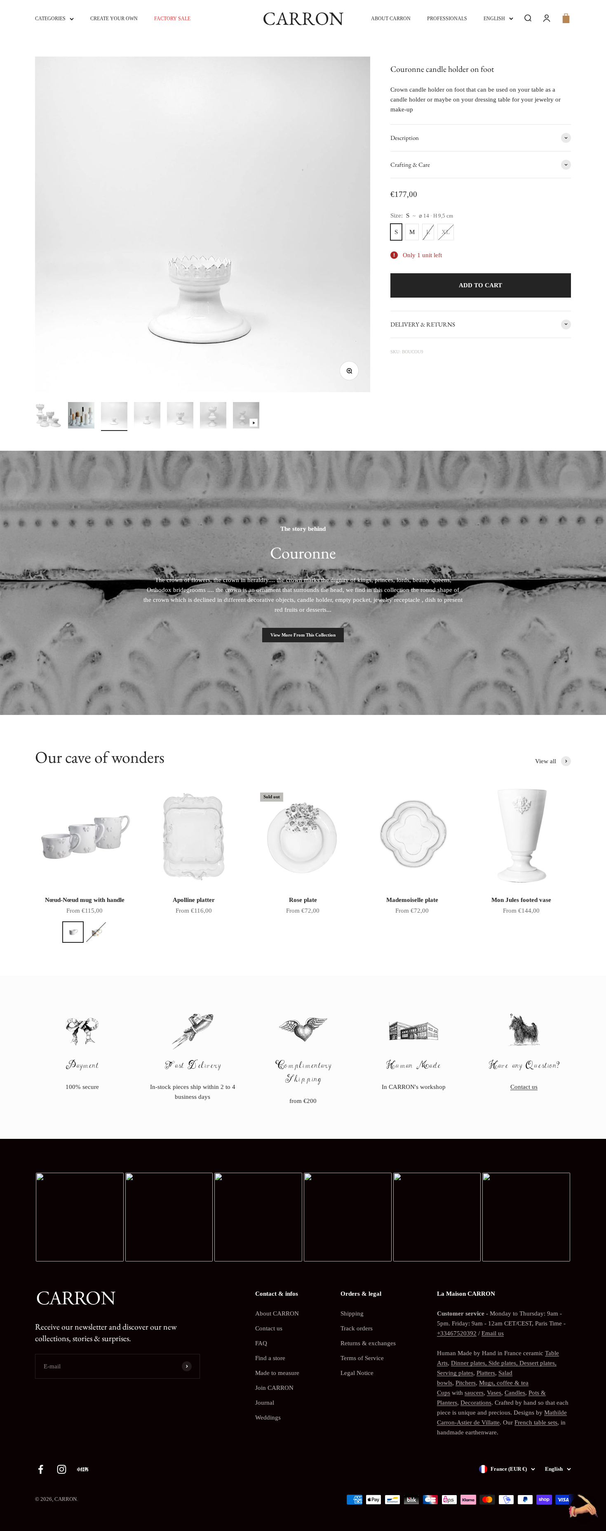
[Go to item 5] (180, 416)
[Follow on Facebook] (40, 1469)
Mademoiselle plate (412, 900)
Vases (494, 1392)
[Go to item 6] (213, 416)
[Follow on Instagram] (61, 1469)
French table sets (535, 1422)
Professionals (447, 18)
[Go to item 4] (147, 416)
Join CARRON (274, 1387)
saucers (474, 1392)
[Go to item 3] (114, 416)
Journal (264, 1402)
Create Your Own (114, 18)
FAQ (261, 1343)
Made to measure (277, 1373)
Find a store (270, 1358)
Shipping (352, 1313)
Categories (50, 18)
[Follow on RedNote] (82, 1469)
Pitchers (466, 1383)
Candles (515, 1392)
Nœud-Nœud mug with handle (84, 900)
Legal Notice (357, 1373)
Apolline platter (194, 900)
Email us (493, 1333)
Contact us (524, 1087)
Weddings (268, 1417)
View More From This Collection (303, 634)
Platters (486, 1373)
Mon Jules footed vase (521, 900)
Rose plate (303, 900)
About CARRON (391, 18)
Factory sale (172, 18)
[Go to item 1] (48, 416)
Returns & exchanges (368, 1343)
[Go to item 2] (81, 416)
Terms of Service (362, 1358)
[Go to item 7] (246, 416)
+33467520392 (457, 1333)
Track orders (357, 1328)
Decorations (475, 1402)
